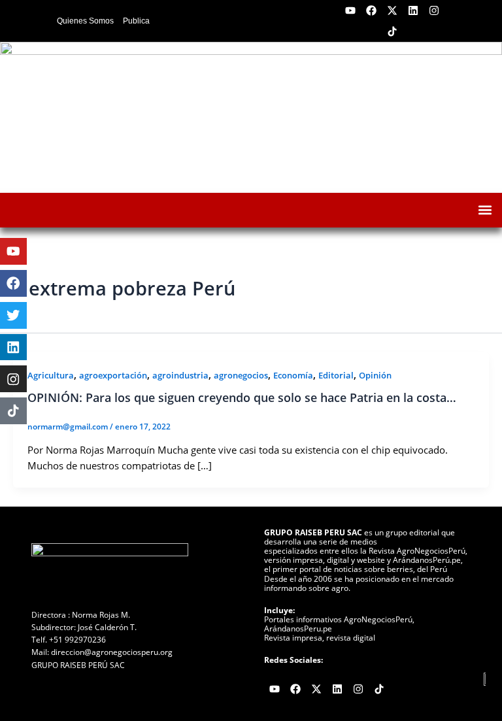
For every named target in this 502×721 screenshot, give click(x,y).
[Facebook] (13, 283)
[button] (484, 210)
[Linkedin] (13, 347)
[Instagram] (13, 378)
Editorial (336, 375)
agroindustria (180, 375)
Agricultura (50, 375)
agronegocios (241, 375)
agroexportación (113, 375)
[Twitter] (13, 315)
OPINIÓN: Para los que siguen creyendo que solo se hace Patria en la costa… (241, 397)
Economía (293, 375)
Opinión (375, 375)
